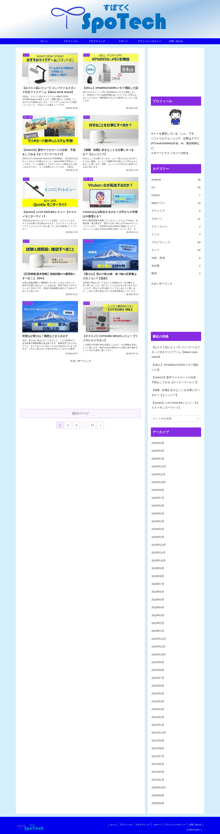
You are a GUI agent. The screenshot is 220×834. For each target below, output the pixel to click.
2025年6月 (157, 443)
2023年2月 (157, 623)
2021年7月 (157, 756)
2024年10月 (158, 482)
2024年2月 (157, 536)
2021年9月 (157, 740)
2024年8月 (157, 489)
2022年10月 (158, 654)
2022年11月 (158, 646)
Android (176, 179)
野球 (176, 273)
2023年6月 (157, 591)
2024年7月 (157, 497)
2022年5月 (157, 693)
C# (176, 187)
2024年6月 (157, 505)
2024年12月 (158, 466)
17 (92, 425)
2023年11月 (158, 552)
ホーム (113, 824)
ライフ (176, 250)
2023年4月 (157, 607)
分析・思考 (176, 257)
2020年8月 (157, 803)
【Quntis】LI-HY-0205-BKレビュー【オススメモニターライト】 (175, 405)
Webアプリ (176, 203)
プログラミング (176, 242)
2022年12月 (158, 638)
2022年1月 (157, 724)
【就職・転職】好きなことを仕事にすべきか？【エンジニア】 (175, 392)
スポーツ (176, 218)
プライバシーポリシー (175, 824)
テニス (176, 234)
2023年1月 (157, 630)
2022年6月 (157, 685)
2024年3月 (157, 529)
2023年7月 (157, 583)
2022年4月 (157, 701)
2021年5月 (157, 771)
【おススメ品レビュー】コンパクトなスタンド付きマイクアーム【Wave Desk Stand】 (175, 352)
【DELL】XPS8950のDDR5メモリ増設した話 (174, 367)
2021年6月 (157, 764)
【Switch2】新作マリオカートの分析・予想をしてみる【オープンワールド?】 (175, 380)
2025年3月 (157, 450)
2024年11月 (158, 474)
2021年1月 (157, 779)
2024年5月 (157, 513)
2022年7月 (157, 677)
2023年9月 (157, 568)
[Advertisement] (50, 384)
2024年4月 (157, 521)
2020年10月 (158, 787)
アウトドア (176, 210)
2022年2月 (157, 716)
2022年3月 (157, 709)
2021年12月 (158, 732)
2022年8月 (157, 670)
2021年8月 (157, 748)
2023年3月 (157, 615)
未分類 (176, 265)
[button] (198, 418)
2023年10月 (158, 560)
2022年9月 (157, 662)
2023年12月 (158, 544)
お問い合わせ (195, 824)
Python (176, 195)
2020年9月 (157, 795)
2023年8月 (157, 576)
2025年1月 (157, 458)
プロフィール (126, 824)
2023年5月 (157, 599)
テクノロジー (176, 226)
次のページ (80, 413)
